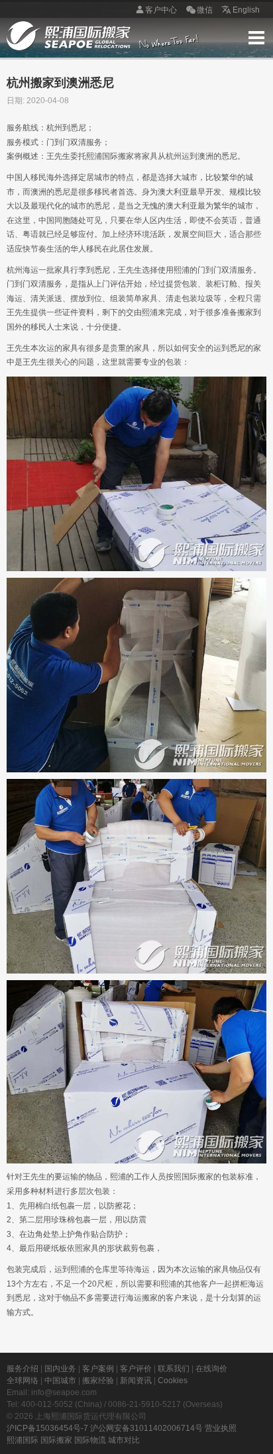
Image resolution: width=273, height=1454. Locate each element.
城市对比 (124, 1440)
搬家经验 (98, 1380)
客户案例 (98, 1368)
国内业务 (60, 1368)
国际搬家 (56, 1440)
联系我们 (174, 1368)
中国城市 (60, 1380)
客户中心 (161, 10)
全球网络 (22, 1380)
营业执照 (221, 1428)
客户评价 (136, 1368)
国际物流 (90, 1440)
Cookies (173, 1380)
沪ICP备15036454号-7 (47, 1428)
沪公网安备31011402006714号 (146, 1428)
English (246, 10)
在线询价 (211, 1368)
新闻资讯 (136, 1380)
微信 (205, 10)
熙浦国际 (22, 1440)
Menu (256, 38)
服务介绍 (22, 1368)
